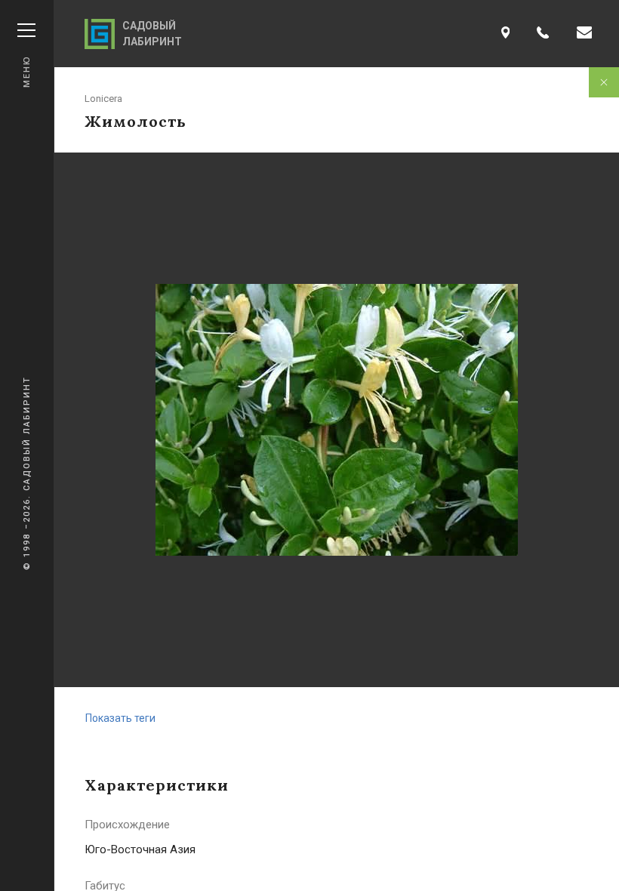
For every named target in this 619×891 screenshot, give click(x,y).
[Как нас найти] (505, 33)
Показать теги (120, 718)
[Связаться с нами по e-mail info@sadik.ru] (584, 33)
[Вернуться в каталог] (604, 82)
